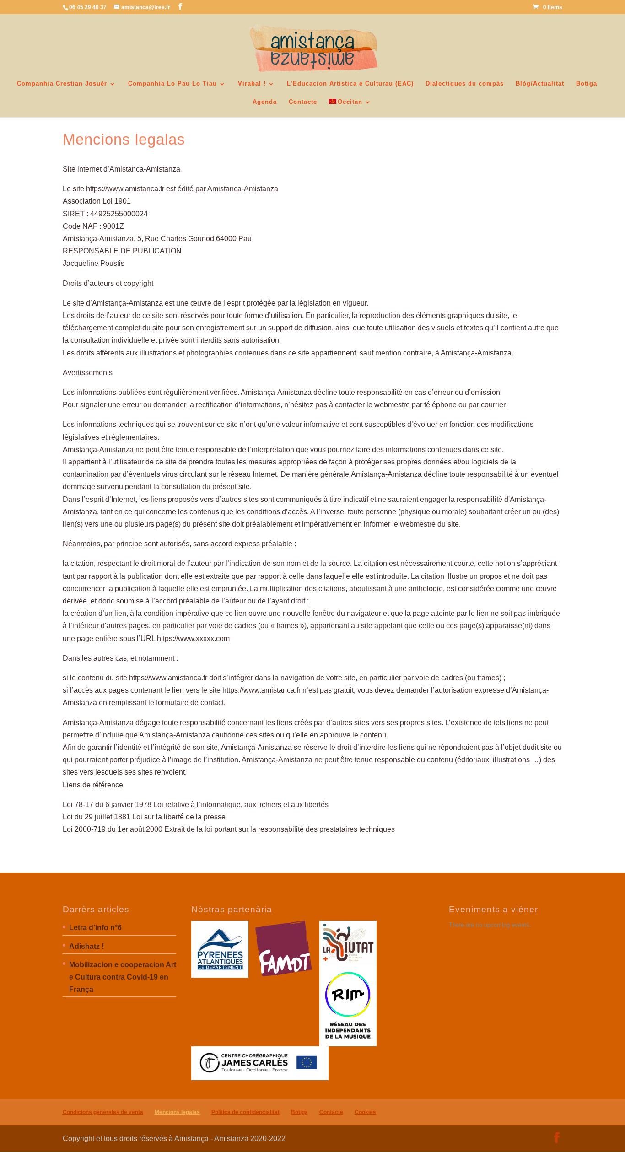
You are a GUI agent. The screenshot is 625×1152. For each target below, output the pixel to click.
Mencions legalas (177, 1112)
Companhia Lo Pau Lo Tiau (172, 84)
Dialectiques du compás (465, 84)
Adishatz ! (86, 946)
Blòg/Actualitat (540, 84)
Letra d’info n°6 (95, 927)
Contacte (303, 102)
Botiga (586, 84)
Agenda (265, 102)
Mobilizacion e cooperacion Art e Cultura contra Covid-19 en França (122, 977)
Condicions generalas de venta (103, 1112)
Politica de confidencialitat (245, 1112)
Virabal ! (252, 84)
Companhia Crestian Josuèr (62, 84)
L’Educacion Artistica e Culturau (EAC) (350, 84)
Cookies (365, 1112)
